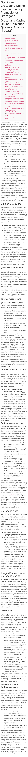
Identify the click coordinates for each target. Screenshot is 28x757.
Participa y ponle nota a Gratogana (14, 101)
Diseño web (8, 52)
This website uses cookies (12, 72)
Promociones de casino (11, 43)
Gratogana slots (9, 47)
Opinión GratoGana (10, 38)
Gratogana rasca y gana (11, 45)
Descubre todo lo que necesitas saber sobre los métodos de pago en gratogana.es (14, 86)
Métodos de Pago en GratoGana (13, 71)
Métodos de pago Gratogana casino (14, 93)
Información (8, 77)
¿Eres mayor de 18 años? (11, 40)
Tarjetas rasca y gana (10, 41)
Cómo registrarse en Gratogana (13, 83)
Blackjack (7, 106)
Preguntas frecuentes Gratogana (13, 91)
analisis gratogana (11, 494)
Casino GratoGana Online (12, 112)
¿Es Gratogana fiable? (11, 89)
